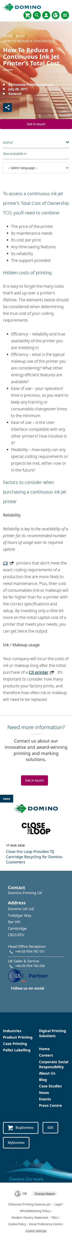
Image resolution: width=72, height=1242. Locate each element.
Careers (46, 1055)
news (6, 799)
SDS (50, 1127)
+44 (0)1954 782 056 (30, 966)
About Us (47, 1073)
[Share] (7, 107)
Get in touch (36, 124)
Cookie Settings (36, 1231)
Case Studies (50, 1086)
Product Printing (17, 1037)
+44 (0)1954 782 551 (30, 951)
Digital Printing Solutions (52, 1033)
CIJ (5, 563)
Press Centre (50, 1105)
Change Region (44, 1193)
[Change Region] (56, 15)
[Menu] (65, 15)
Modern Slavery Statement (30, 1217)
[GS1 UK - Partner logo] (28, 975)
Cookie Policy (17, 1224)
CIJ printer (38, 672)
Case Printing (15, 1043)
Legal (58, 1204)
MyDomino (16, 1142)
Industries (12, 1030)
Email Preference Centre (45, 1224)
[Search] (37, 15)
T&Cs (54, 1217)
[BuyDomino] (27, 15)
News (44, 1092)
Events (45, 1099)
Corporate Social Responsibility (53, 1064)
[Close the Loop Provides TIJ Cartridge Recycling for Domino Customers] (36, 832)
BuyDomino (25, 1127)
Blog (43, 1079)
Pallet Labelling (16, 1050)
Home (44, 1048)
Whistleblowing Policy (35, 1211)
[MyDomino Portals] (46, 15)
